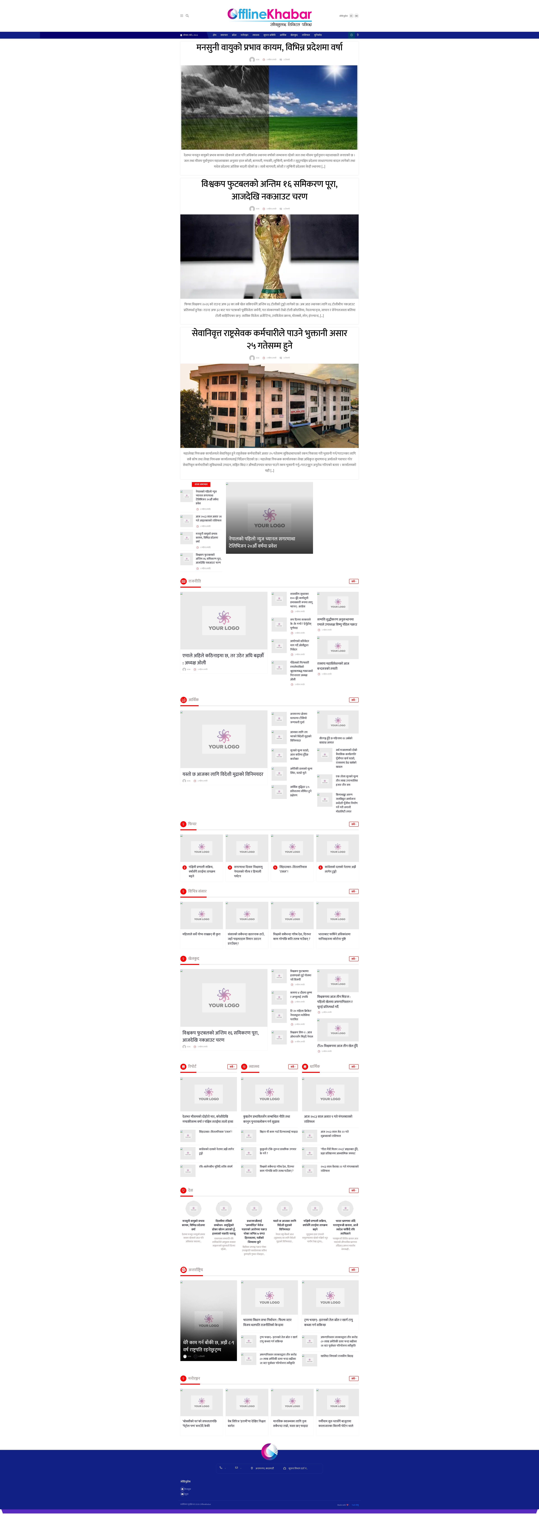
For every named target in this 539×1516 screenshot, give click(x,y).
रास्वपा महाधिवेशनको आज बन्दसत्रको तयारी (333, 666)
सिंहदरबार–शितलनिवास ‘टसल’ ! (215, 1131)
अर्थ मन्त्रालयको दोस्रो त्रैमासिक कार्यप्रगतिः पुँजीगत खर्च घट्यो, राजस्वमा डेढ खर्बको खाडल (346, 758)
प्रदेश (234, 35)
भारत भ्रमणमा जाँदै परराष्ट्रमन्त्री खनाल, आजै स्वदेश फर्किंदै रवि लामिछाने (345, 1227)
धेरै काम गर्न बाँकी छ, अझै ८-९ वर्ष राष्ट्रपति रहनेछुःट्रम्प (208, 1346)
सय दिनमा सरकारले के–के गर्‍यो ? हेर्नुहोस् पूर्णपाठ (300, 623)
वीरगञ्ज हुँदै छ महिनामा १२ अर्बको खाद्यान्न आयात (335, 740)
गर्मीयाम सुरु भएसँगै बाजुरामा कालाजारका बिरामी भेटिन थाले (335, 937)
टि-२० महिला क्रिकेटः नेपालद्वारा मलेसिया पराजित (300, 1015)
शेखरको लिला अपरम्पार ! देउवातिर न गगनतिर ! (293, 869)
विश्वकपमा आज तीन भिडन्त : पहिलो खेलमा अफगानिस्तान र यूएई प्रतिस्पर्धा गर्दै (335, 1002)
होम (214, 35)
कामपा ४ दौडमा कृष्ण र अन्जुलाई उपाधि (301, 994)
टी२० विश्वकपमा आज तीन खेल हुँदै (337, 1046)
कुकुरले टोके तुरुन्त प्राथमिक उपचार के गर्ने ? (278, 1151)
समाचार (224, 35)
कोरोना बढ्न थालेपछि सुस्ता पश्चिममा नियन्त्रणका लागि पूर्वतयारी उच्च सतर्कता (198, 939)
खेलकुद (294, 35)
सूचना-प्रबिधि (269, 35)
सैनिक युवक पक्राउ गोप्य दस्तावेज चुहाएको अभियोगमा (246, 937)
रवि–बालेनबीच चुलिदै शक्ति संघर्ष (204, 869)
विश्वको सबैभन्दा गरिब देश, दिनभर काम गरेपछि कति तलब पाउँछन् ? (277, 1168)
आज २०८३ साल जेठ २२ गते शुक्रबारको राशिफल (335, 1133)
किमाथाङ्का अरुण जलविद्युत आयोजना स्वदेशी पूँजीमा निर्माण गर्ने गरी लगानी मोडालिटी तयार (347, 803)
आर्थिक (283, 35)
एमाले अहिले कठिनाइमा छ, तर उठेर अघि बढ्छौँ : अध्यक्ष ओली (223, 659)
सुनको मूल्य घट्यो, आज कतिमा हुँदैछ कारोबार (299, 754)
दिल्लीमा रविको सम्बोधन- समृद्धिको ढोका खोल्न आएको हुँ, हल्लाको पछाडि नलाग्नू (224, 1227)
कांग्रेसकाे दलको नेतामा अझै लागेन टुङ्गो (216, 1151)
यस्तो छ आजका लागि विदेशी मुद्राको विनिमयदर (222, 774)
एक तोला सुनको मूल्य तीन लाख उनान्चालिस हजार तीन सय (347, 780)
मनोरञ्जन (244, 35)
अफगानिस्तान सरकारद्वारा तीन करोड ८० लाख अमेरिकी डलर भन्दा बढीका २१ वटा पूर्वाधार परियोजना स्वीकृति (278, 1359)
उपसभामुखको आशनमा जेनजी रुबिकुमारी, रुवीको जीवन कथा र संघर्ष (248, 871)
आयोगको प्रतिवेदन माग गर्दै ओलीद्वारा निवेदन (299, 645)
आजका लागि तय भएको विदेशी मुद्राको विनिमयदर (300, 736)
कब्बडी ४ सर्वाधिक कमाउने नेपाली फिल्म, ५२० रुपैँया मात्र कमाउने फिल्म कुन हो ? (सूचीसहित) (337, 1426)
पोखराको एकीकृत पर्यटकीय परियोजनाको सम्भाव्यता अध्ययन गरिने (291, 1426)
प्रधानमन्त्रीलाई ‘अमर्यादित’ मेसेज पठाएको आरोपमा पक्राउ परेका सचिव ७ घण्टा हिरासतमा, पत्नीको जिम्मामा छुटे (254, 1232)
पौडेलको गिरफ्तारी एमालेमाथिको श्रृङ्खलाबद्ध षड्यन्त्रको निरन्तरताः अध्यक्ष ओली (301, 671)
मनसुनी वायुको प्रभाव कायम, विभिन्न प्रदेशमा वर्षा (269, 47)
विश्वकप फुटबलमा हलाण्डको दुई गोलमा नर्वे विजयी (300, 975)
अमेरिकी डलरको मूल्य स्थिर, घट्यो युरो (301, 770)
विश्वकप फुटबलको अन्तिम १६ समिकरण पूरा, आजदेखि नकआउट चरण (269, 190)
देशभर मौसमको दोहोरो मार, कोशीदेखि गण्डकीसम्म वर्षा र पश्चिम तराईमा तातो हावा (207, 1119)
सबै (353, 581)
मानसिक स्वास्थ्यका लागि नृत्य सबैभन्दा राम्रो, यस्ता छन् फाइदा (199, 1424)
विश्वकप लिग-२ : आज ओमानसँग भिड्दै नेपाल (301, 1034)
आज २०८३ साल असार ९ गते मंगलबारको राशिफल (328, 1119)
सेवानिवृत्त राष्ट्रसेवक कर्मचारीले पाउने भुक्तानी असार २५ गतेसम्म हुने (269, 339)
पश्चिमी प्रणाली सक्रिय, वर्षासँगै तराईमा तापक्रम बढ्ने (315, 1225)
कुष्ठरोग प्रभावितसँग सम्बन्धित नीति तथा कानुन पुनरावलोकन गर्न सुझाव (266, 1119)
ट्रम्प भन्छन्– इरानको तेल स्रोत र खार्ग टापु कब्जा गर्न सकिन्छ (278, 1339)
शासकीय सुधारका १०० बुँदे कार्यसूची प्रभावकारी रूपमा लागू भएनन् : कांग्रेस (301, 600)
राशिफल (306, 35)
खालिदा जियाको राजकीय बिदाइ (337, 1356)
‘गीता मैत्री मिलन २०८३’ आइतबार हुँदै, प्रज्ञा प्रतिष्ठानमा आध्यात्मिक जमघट (339, 1151)
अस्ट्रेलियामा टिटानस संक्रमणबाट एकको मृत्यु (291, 937)
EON (257, 59)
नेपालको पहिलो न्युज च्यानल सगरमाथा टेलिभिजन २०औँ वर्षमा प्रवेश (207, 497)
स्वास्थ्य (256, 35)
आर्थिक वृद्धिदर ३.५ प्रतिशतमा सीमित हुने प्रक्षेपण (300, 791)
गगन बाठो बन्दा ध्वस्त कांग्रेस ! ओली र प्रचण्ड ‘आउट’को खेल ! (341, 871)
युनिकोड (318, 35)
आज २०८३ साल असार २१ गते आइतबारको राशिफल (209, 518)
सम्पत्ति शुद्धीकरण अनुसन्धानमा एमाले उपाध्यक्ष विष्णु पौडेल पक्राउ (337, 622)
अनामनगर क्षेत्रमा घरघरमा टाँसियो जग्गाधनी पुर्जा (298, 718)
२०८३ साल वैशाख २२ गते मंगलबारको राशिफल (340, 1168)
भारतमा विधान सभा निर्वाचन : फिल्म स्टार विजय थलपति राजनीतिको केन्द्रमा (267, 1322)
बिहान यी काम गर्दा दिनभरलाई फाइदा (279, 1131)
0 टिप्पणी (287, 59)
